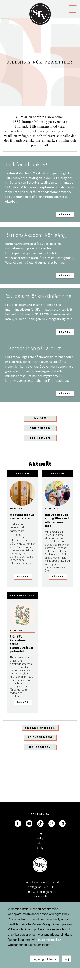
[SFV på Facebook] (18, 823)
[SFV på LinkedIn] (62, 823)
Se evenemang (40, 737)
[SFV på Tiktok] (40, 823)
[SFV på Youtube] (29, 823)
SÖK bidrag (40, 428)
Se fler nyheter (40, 727)
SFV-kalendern (22, 595)
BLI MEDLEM (40, 438)
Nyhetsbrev (40, 747)
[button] (73, 9)
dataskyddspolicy (49, 939)
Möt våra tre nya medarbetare (22, 516)
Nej (66, 959)
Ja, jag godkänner (44, 959)
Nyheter (22, 473)
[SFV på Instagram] (51, 823)
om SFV (40, 418)
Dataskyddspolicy (40, 835)
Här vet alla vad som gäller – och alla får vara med (57, 520)
